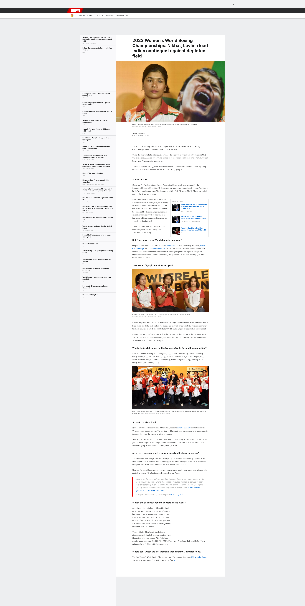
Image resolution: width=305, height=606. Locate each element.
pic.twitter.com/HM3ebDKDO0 (150, 490)
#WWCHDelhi (194, 487)
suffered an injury (184, 427)
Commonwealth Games (156, 248)
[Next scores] (233, 4)
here (175, 560)
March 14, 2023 (177, 494)
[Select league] (76, 4)
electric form (170, 245)
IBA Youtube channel (199, 557)
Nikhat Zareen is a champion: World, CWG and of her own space (193, 217)
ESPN (75, 10)
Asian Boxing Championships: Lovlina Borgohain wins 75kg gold (193, 229)
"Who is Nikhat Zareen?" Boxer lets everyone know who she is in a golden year (194, 206)
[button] (228, 10)
